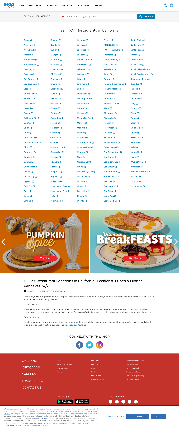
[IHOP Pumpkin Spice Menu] (44, 241)
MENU (22, 5)
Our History (95, 364)
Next (176, 241)
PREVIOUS (3, 241)
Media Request (132, 364)
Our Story (95, 361)
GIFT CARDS (82, 5)
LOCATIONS (51, 5)
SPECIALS (66, 5)
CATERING (98, 5)
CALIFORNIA (59, 291)
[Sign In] (166, 5)
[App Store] (82, 401)
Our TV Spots (96, 376)
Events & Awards (97, 379)
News (93, 368)
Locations (44, 291)
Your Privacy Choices (116, 416)
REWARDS (35, 5)
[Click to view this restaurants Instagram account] (99, 345)
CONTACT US (31, 387)
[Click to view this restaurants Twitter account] (89, 345)
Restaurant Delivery (64, 364)
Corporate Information (135, 361)
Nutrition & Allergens (134, 379)
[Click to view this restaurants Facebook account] (79, 345)
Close (158, 416)
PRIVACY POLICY (10, 425)
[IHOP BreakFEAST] (134, 241)
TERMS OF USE (41, 418)
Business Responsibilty (135, 376)
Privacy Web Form (133, 372)
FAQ (93, 372)
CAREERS (29, 374)
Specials (60, 372)
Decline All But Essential (138, 416)
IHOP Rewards (62, 368)
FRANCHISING (32, 381)
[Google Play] (65, 401)
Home (30, 291)
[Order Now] (172, 5)
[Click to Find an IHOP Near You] (63, 16)
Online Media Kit (132, 368)
